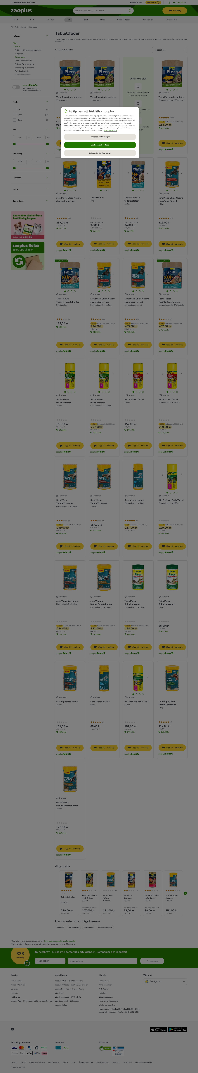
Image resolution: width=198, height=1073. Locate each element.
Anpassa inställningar (100, 137)
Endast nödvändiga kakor (100, 153)
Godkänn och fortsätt (100, 145)
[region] (100, 132)
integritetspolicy (110, 130)
